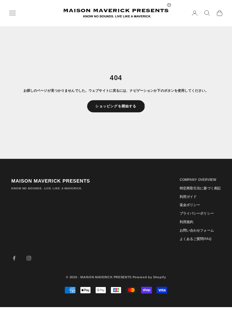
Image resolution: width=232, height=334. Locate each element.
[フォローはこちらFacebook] (14, 258)
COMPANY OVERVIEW (198, 180)
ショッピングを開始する (115, 106)
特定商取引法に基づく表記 (200, 188)
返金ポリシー (190, 205)
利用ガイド (188, 197)
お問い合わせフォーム (197, 230)
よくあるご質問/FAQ (195, 239)
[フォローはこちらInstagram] (29, 258)
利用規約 (186, 222)
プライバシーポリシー (197, 213)
